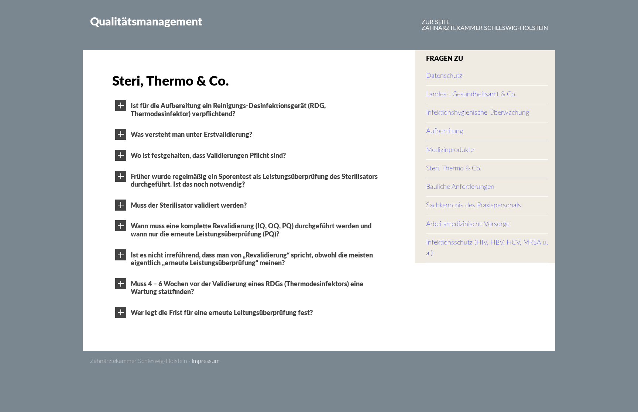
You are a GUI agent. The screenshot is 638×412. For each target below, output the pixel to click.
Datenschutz (444, 76)
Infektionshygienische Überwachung (477, 113)
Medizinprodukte (450, 150)
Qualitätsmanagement (146, 22)
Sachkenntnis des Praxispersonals (473, 205)
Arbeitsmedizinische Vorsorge (468, 224)
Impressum (206, 361)
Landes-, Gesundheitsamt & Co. (471, 94)
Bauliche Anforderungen (460, 187)
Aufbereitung (444, 131)
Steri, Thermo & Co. (453, 168)
